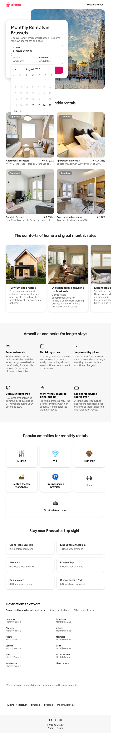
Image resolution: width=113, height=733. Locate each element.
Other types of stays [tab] (84, 610)
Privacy (51, 728)
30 (15, 111)
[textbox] (23, 61)
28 (44, 105)
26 (33, 105)
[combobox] (36, 50)
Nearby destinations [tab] (59, 610)
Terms (60, 728)
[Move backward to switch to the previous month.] (16, 69)
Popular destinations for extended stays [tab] (25, 610)
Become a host (95, 4)
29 (50, 105)
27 (38, 105)
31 (21, 111)
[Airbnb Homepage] (13, 4)
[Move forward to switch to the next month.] (50, 69)
